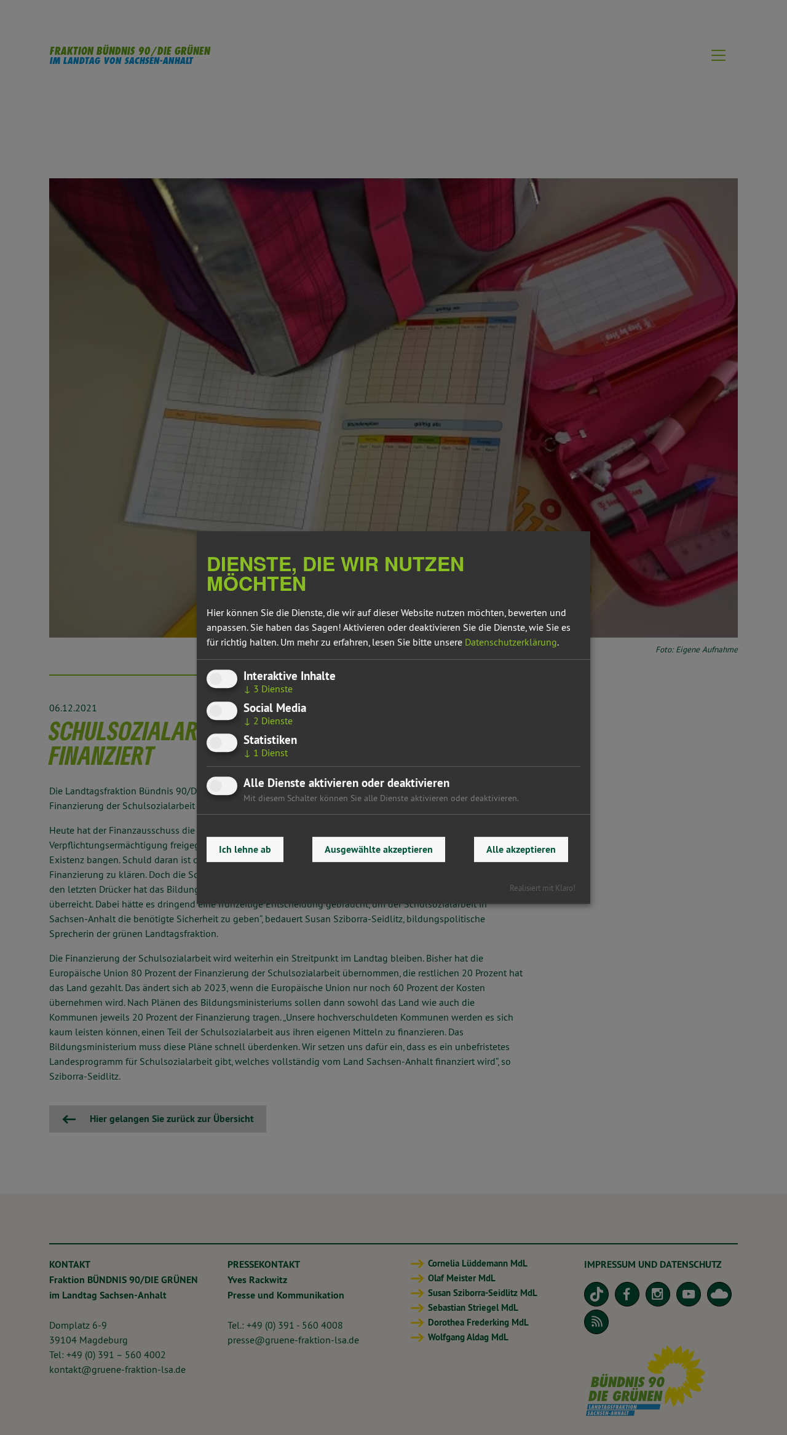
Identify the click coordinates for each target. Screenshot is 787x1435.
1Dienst (265, 753)
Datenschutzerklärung (511, 642)
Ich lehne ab (245, 849)
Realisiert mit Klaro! (542, 888)
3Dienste (268, 688)
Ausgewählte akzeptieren (379, 849)
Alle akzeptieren (521, 849)
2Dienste (268, 720)
